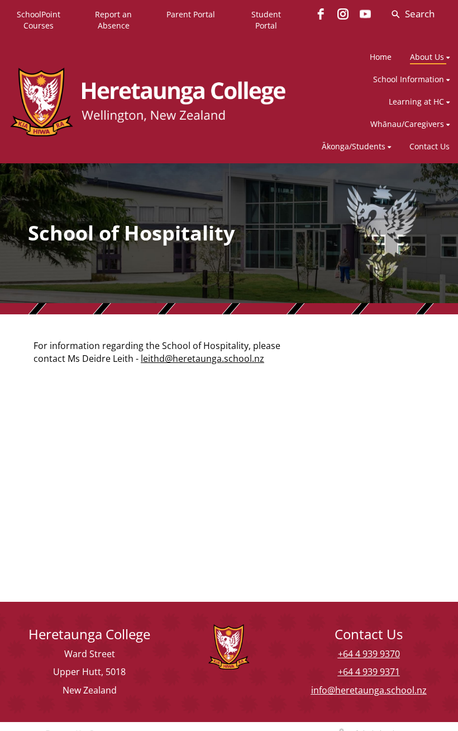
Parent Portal (190, 14)
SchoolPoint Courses (38, 20)
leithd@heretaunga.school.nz (202, 358)
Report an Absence (113, 20)
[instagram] (343, 14)
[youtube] (365, 14)
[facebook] (320, 14)
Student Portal (266, 20)
